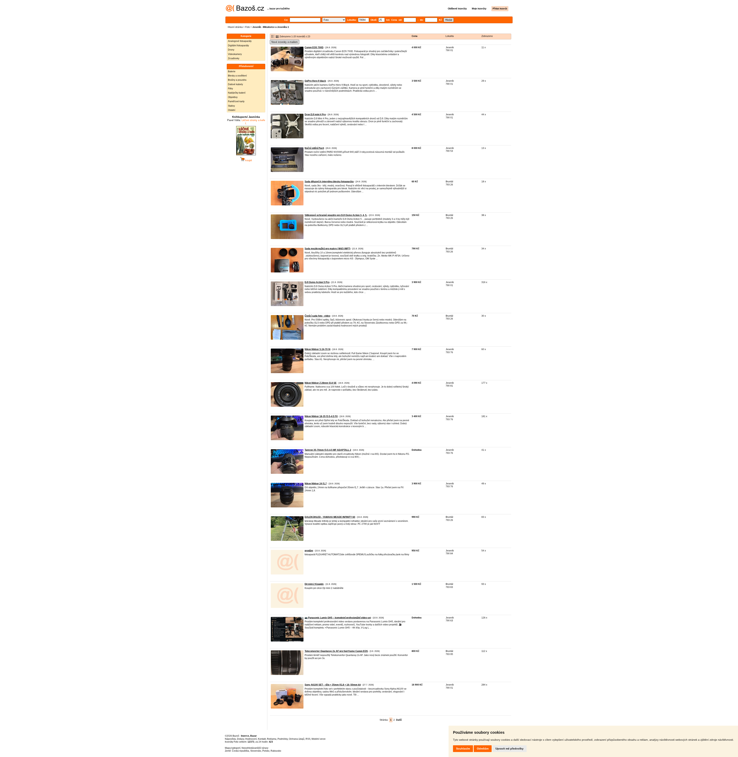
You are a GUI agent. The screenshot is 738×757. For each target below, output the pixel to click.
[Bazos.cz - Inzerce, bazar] (245, 10)
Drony (231, 49)
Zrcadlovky (233, 58)
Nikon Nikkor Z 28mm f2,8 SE (321, 383)
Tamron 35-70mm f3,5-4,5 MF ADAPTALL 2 (328, 450)
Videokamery (235, 54)
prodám (309, 550)
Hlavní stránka (235, 27)
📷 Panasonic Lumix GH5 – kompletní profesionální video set (338, 617)
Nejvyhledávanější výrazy (255, 748)
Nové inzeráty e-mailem (284, 42)
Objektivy (233, 97)
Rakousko (276, 751)
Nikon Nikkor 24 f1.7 (316, 483)
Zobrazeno (487, 36)
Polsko (265, 751)
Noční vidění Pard (314, 148)
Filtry (230, 88)
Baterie (231, 71)
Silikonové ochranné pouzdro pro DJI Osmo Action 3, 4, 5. (336, 215)
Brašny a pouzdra (237, 80)
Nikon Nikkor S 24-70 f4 (317, 349)
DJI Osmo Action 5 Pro (317, 282)
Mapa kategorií (232, 748)
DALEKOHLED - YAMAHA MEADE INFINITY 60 (330, 517)
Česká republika (240, 751)
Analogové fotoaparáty (240, 41)
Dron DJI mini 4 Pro (315, 114)
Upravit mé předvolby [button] (509, 748)
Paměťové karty (236, 101)
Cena (414, 36)
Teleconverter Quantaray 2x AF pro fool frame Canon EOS (336, 651)
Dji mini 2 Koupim (314, 584)
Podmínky (283, 739)
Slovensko (255, 751)
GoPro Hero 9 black (315, 81)
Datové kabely (235, 84)
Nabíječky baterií (236, 92)
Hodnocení (251, 739)
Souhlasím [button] (463, 748)
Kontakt (262, 739)
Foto (247, 27)
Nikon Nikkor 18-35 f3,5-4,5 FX (321, 416)
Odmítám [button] (483, 748)
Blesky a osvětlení (237, 75)
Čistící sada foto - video (317, 316)
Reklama (271, 739)
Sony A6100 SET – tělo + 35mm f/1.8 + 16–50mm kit (333, 684)
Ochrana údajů (296, 739)
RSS (308, 739)
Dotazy (240, 739)
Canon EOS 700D (314, 47)
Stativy (231, 106)
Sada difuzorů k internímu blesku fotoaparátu (329, 181)
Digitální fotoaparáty (238, 45)
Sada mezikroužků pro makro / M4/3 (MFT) (327, 248)
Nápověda (230, 739)
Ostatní (231, 110)
